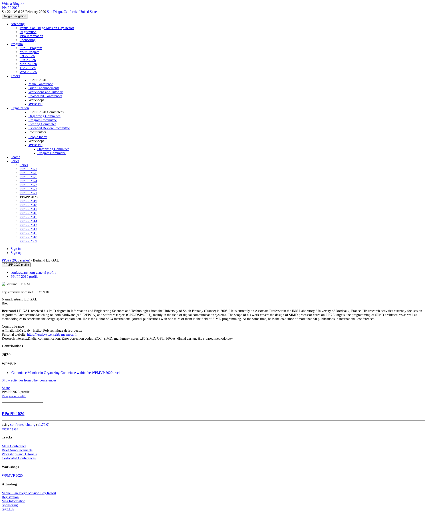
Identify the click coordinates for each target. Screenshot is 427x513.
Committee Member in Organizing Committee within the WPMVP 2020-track (66, 373)
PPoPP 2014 (28, 221)
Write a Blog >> (13, 4)
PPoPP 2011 (28, 233)
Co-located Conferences (45, 96)
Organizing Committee (44, 116)
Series (24, 165)
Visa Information (31, 36)
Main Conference (40, 84)
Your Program (29, 52)
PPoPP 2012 (28, 229)
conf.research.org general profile (33, 272)
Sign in (16, 249)
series (25, 260)
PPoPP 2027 (28, 169)
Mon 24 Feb (28, 64)
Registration (28, 32)
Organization (20, 108)
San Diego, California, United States (72, 12)
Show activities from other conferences (29, 380)
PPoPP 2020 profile (16, 264)
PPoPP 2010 (28, 237)
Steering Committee (42, 124)
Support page (10, 428)
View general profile (14, 396)
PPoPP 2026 (28, 173)
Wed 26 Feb (28, 72)
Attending (18, 24)
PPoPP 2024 (28, 181)
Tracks (15, 76)
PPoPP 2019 (28, 201)
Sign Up (8, 509)
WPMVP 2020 (12, 475)
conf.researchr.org (22, 424)
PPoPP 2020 (10, 260)
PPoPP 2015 (28, 217)
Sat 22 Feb (27, 56)
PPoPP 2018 (28, 205)
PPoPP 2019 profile (24, 276)
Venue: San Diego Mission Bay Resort (47, 28)
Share (6, 388)
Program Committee (42, 120)
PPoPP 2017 (28, 209)
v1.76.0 (42, 424)
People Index (37, 137)
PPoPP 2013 (28, 225)
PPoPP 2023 (28, 185)
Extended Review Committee (49, 128)
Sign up (16, 253)
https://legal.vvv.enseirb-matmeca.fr (51, 334)
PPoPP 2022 (28, 189)
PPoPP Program (31, 48)
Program (17, 44)
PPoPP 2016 (28, 213)
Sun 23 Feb (28, 60)
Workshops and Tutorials (45, 92)
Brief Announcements (43, 88)
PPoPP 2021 (28, 193)
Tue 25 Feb (28, 68)
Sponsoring (28, 40)
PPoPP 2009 (28, 241)
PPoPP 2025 (28, 177)
